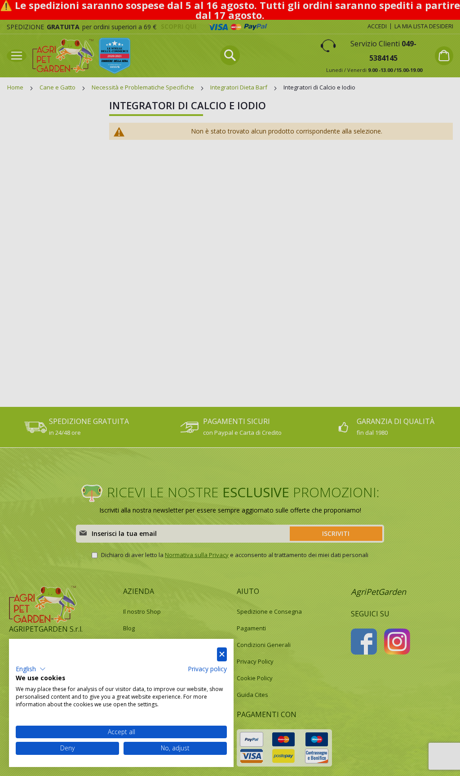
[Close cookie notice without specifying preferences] (222, 654)
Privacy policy (207, 669)
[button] (31, 669)
